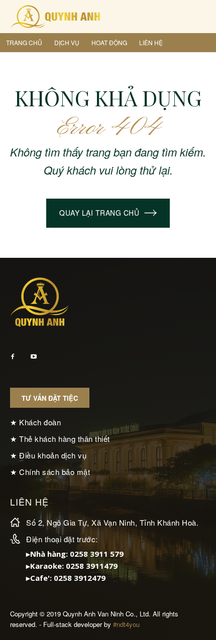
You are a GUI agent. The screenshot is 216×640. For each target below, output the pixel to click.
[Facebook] (12, 357)
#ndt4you (126, 624)
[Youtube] (33, 357)
